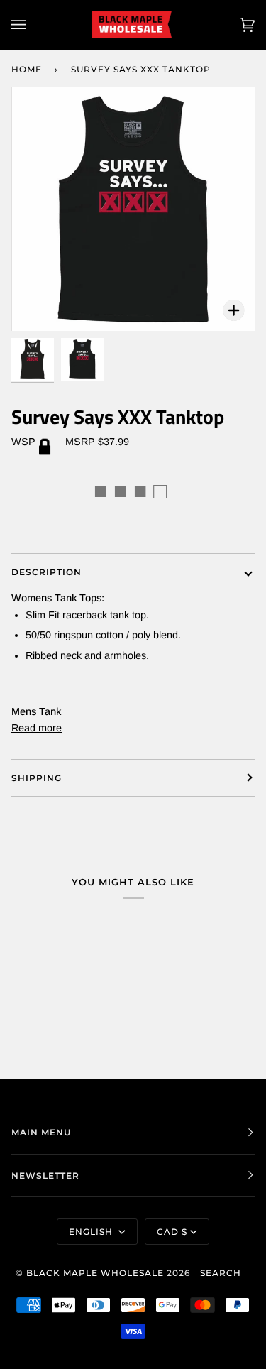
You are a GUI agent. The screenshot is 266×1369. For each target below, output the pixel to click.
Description (46, 572)
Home (26, 69)
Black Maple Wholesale (95, 1272)
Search (220, 1272)
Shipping (36, 778)
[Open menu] (32, 25)
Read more (36, 727)
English (92, 1231)
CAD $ (172, 1231)
